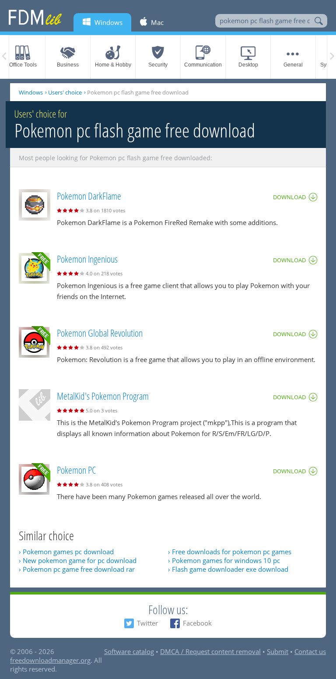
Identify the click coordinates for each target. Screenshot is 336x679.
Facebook (197, 623)
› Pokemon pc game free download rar (77, 569)
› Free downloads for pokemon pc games (229, 551)
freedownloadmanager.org (50, 660)
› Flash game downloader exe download (228, 569)
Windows (31, 92)
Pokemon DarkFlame (89, 195)
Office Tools (23, 65)
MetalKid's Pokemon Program (103, 395)
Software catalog (129, 651)
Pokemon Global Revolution (100, 332)
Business (68, 65)
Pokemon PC (76, 469)
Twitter (147, 623)
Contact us (310, 651)
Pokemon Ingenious (87, 258)
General (293, 65)
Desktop (248, 65)
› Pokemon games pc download (66, 551)
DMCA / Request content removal (210, 651)
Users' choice (65, 92)
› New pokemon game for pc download (77, 560)
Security (158, 65)
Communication (203, 65)
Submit (277, 651)
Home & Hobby (113, 65)
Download (289, 197)
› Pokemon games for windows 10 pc (224, 560)
